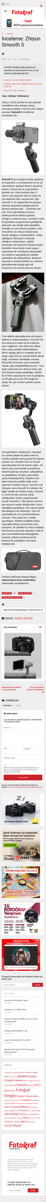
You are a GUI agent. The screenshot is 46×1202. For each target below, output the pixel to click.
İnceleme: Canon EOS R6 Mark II (17, 80)
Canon (21, 1085)
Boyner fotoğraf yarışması (32, 1081)
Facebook (18, 705)
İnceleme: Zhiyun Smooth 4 (20, 675)
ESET (13, 1091)
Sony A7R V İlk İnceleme (14, 91)
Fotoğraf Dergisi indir (26, 1096)
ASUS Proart (13, 1077)
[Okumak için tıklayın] (23, 644)
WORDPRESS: (8, 705)
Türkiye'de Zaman (11, 1122)
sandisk (22, 1114)
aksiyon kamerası (26, 1072)
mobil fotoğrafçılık (12, 1107)
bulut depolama (10, 1085)
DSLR (37, 1085)
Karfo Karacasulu (21, 1103)
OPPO (17, 1111)
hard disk (19, 1100)
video (22, 1121)
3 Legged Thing (9, 1072)
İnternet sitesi (9, 758)
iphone (14, 1103)
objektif (12, 1111)
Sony (26, 1117)
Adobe (17, 1072)
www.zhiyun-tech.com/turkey (19, 580)
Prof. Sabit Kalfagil (34, 1111)
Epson (7, 1090)
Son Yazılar (9, 994)
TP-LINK (37, 1118)
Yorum (7, 728)
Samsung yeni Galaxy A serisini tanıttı (11, 688)
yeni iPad (32, 1122)
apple (35, 1072)
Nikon (24, 1107)
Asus (6, 1076)
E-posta (27, 749)
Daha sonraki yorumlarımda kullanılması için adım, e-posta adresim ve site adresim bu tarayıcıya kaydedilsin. (21, 770)
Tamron (31, 1118)
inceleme (27, 1100)
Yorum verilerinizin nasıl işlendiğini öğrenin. (25, 787)
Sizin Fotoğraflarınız (33, 1114)
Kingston (30, 1103)
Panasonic (23, 1110)
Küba (35, 1103)
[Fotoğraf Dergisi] (21, 16)
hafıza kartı (12, 1100)
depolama (30, 1085)
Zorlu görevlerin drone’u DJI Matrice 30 (35, 689)
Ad (5, 749)
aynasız (23, 1076)
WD (27, 1122)
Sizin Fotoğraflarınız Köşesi (13, 1118)
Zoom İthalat (12, 1125)
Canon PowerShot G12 (17, 652)
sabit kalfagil (11, 1113)
